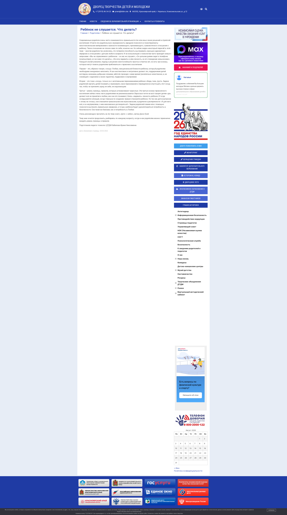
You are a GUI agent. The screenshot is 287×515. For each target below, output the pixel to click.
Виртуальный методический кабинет (191, 293)
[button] (206, 9)
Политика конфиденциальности (188, 471)
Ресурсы (181, 278)
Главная (82, 21)
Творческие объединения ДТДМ (189, 283)
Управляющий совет (187, 227)
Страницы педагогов (187, 223)
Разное (181, 288)
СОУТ (180, 237)
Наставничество (185, 274)
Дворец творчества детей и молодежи (121, 7)
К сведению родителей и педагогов (189, 249)
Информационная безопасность (192, 215)
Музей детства (184, 270)
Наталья (187, 77)
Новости (93, 21)
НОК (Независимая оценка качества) (190, 231)
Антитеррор (183, 211)
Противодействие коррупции (191, 219)
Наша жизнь (183, 259)
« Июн (176, 468)
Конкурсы (182, 262)
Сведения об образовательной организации (120, 21)
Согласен (271, 510)
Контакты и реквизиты (154, 21)
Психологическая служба (189, 241)
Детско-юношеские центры (190, 266)
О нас (180, 255)
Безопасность (184, 244)
